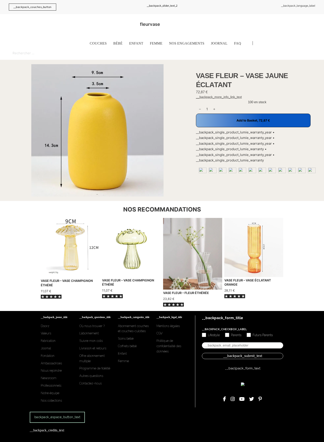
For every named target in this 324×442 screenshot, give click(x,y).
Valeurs (46, 333)
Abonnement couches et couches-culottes (133, 328)
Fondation (47, 356)
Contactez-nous (90, 383)
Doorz (45, 326)
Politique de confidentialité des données (168, 346)
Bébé (118, 43)
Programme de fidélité (94, 368)
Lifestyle (214, 335)
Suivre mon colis (91, 341)
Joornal (219, 43)
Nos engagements (186, 43)
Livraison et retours (92, 348)
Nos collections (51, 400)
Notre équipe (50, 393)
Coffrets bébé (127, 346)
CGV (159, 333)
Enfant (136, 43)
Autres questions (91, 376)
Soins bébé (126, 338)
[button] (183, 70)
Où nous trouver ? (92, 326)
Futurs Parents (263, 335)
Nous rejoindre (51, 370)
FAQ (237, 43)
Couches (98, 43)
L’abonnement (89, 333)
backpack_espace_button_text (57, 417)
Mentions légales (168, 326)
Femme (156, 43)
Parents (236, 335)
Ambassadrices (51, 363)
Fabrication (48, 341)
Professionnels (51, 385)
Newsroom (48, 378)
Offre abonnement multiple (92, 358)
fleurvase (150, 24)
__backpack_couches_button (32, 7)
